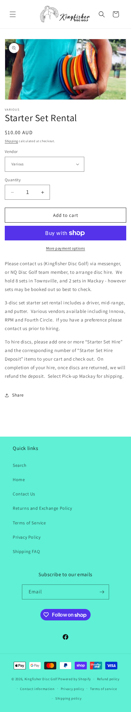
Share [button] (18, 395)
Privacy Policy (26, 537)
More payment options (65, 248)
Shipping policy (68, 698)
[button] (13, 14)
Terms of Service (29, 523)
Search (20, 465)
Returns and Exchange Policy (42, 508)
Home (19, 479)
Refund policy (108, 679)
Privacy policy (72, 689)
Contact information (37, 689)
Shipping (11, 141)
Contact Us (24, 494)
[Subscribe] (102, 591)
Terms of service (103, 689)
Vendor (11, 151)
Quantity (13, 180)
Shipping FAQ (26, 551)
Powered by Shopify (74, 679)
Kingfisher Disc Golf (41, 679)
